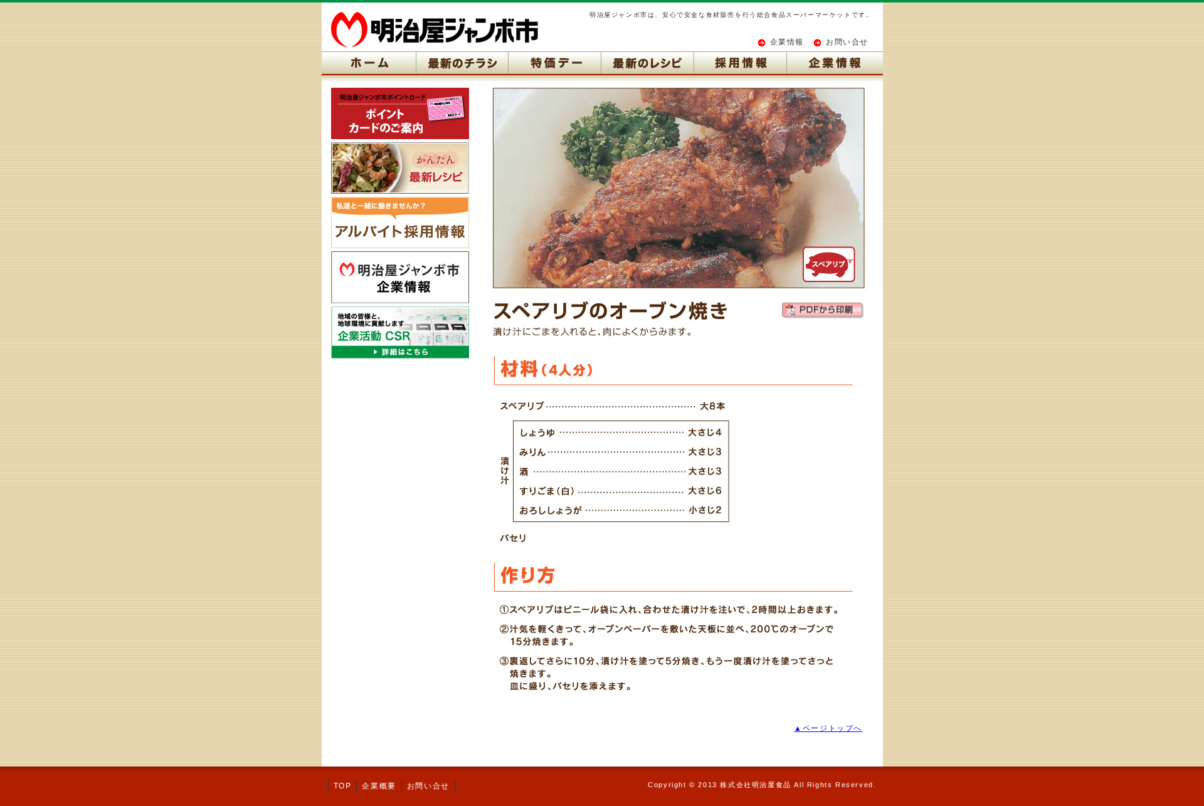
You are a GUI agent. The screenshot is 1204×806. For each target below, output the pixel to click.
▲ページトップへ (828, 728)
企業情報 (787, 42)
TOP (343, 786)
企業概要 (379, 786)
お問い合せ (847, 42)
